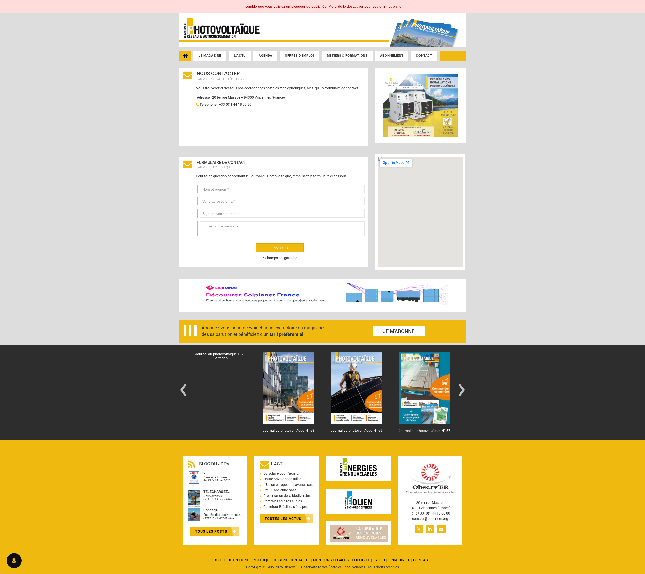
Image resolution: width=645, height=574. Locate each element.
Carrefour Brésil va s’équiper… (286, 507)
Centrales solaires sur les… (283, 501)
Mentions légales (331, 559)
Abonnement (392, 55)
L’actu (240, 55)
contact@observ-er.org (430, 519)
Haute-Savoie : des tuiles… (283, 479)
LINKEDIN (396, 559)
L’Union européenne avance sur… (288, 484)
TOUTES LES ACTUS (283, 519)
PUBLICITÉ (361, 559)
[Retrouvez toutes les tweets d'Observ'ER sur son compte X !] (419, 529)
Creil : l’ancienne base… (281, 490)
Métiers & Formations (347, 55)
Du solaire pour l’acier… (281, 473)
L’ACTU (379, 559)
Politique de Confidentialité (281, 559)
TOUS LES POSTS (211, 531)
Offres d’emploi (299, 55)
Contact (424, 55)
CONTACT (421, 559)
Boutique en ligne (231, 559)
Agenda (265, 55)
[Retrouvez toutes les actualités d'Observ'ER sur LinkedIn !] (430, 529)
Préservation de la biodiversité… (287, 496)
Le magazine (210, 55)
